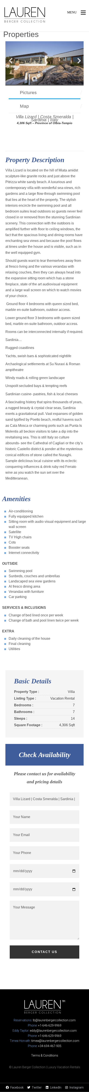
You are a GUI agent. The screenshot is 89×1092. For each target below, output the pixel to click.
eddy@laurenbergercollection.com (53, 1030)
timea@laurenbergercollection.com (55, 1040)
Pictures (28, 92)
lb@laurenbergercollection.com (54, 1020)
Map (24, 106)
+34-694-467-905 (49, 1046)
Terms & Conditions (44, 1055)
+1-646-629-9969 (49, 1025)
